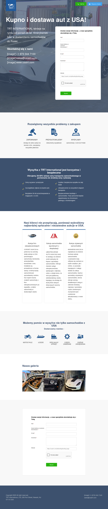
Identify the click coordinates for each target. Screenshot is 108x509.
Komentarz (63, 60)
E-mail (62, 54)
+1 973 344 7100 (26, 54)
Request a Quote (96, 4)
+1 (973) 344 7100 (96, 495)
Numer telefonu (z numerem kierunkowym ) (64, 46)
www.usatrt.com (25, 62)
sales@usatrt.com (26, 58)
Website (62, 73)
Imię (61, 37)
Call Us (82, 4)
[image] (11, 54)
